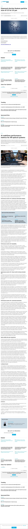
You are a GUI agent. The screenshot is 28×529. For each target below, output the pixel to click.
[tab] (3, 86)
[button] (1, 1)
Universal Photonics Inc (7, 15)
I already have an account (14, 96)
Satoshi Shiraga (3, 145)
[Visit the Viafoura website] (25, 90)
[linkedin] (12, 18)
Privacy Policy (24, 525)
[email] (16, 18)
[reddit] (15, 18)
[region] (14, 88)
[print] (26, 18)
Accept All (14, 527)
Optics (2, 133)
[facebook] (11, 18)
